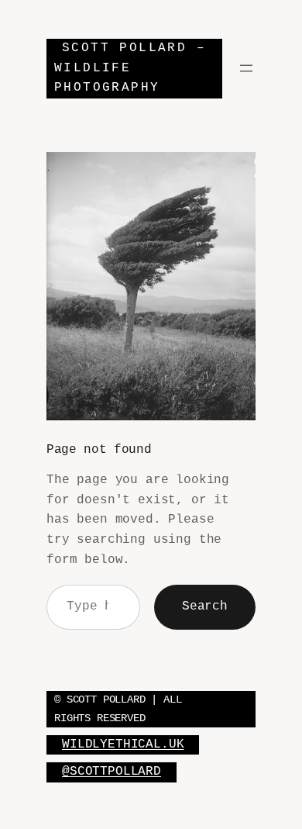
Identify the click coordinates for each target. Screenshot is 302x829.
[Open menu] (246, 68)
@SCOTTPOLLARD (111, 772)
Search (205, 606)
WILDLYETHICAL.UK (123, 744)
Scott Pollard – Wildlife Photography (130, 68)
